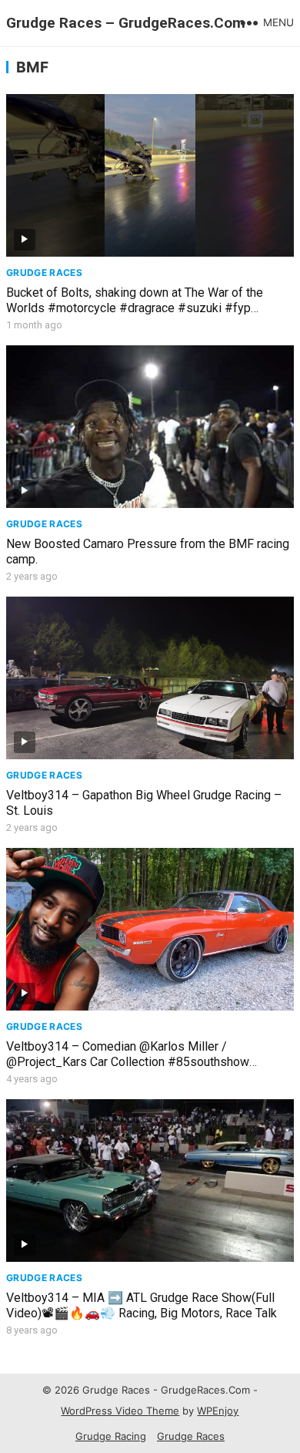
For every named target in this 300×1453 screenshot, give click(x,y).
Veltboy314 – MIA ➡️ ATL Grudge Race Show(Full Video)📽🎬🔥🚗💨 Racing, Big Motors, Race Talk (141, 1305)
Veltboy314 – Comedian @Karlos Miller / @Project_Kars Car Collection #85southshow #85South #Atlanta (127, 1062)
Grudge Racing (110, 1436)
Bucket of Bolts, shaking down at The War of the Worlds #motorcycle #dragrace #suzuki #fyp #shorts (134, 308)
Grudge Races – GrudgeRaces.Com (125, 23)
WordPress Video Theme (120, 1410)
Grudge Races (44, 272)
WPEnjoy (217, 1410)
